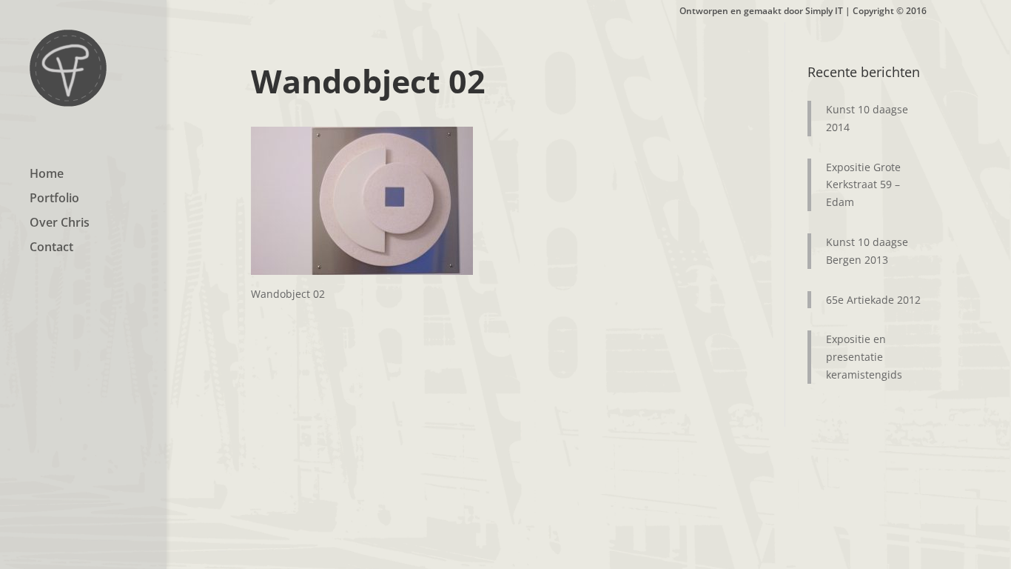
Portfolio (54, 199)
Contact (51, 248)
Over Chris (60, 223)
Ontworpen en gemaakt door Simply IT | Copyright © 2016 (803, 12)
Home (47, 175)
